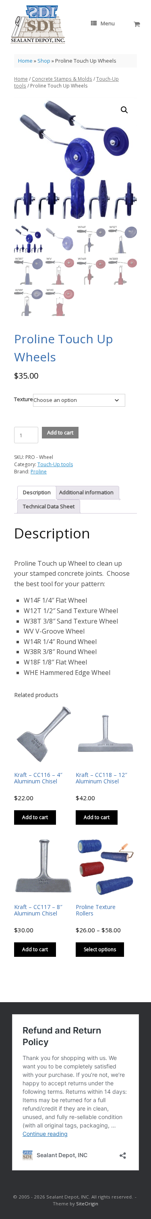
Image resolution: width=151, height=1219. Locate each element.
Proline (39, 471)
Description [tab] (37, 492)
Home (25, 60)
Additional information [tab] (86, 492)
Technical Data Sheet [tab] (48, 506)
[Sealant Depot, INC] (37, 24)
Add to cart (60, 432)
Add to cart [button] (35, 817)
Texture (23, 399)
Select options (100, 949)
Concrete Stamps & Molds (62, 78)
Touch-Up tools (55, 464)
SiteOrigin (87, 1204)
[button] (124, 110)
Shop (43, 60)
